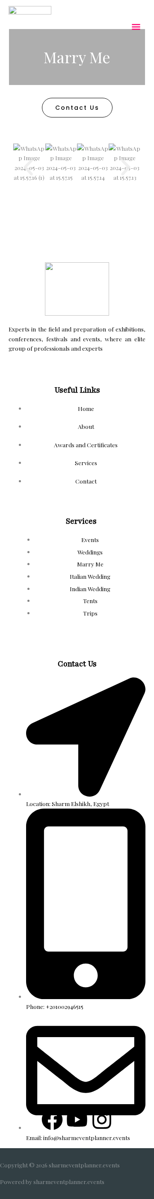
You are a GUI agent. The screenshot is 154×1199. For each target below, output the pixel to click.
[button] (28, 167)
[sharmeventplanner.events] (30, 27)
